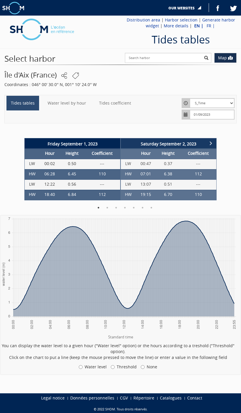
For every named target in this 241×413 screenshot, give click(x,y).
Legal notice (53, 398)
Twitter (233, 7)
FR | (211, 25)
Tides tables (23, 103)
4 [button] (125, 208)
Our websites (181, 8)
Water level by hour (67, 103)
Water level (96, 367)
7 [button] (151, 208)
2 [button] (107, 208)
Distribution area (143, 20)
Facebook (217, 7)
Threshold (127, 367)
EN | (199, 25)
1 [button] (98, 208)
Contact (194, 398)
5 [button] (134, 208)
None (152, 367)
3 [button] (116, 208)
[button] (64, 75)
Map (222, 58)
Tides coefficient (115, 103)
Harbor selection (181, 20)
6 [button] (142, 208)
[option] (72, 169)
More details (176, 25)
